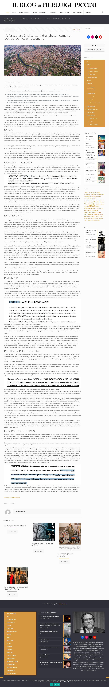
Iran (96, 198)
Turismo (89, 220)
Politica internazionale (92, 109)
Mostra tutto (77, 29)
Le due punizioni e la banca (15, 526)
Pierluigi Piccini (20, 511)
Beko (96, 194)
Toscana (101, 218)
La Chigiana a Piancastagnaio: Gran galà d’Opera (16, 588)
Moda (90, 204)
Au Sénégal (97, 192)
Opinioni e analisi (91, 93)
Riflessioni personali (95, 103)
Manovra (91, 202)
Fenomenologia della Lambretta (65, 555)
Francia (96, 196)
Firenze (93, 196)
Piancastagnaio (91, 106)
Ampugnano (91, 192)
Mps (93, 204)
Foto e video (93, 90)
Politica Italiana (90, 112)
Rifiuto (57, 684)
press (99, 208)
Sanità (88, 210)
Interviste (92, 100)
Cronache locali (93, 118)
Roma (85, 210)
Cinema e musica (94, 71)
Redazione (95, 45)
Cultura (89, 64)
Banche (93, 194)
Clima (99, 194)
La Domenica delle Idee (89, 200)
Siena (96, 210)
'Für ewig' (86, 192)
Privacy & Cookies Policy (94, 50)
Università (94, 220)
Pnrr (95, 208)
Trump (85, 220)
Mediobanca (97, 202)
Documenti (92, 87)
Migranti (86, 204)
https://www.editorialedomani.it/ (12, 497)
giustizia (91, 198)
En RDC (89, 196)
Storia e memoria (94, 124)
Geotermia (86, 198)
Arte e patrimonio (94, 68)
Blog (88, 61)
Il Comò (89, 80)
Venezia (98, 220)
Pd (98, 206)
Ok (52, 684)
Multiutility (86, 206)
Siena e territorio (91, 115)
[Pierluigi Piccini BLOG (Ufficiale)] (54, 5)
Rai (102, 208)
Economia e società (92, 77)
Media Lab (89, 83)
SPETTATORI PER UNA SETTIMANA (92, 213)
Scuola (92, 210)
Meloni (102, 202)
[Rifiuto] (107, 682)
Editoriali (92, 97)
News (92, 205)
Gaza (99, 196)
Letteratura (92, 74)
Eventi (91, 121)
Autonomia (87, 194)
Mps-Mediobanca (100, 204)
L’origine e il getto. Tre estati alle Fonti (41, 544)
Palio (96, 206)
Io (94, 198)
